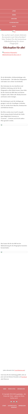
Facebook (24, 377)
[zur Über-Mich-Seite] (14, 31)
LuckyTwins (14, 5)
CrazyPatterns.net (19, 370)
